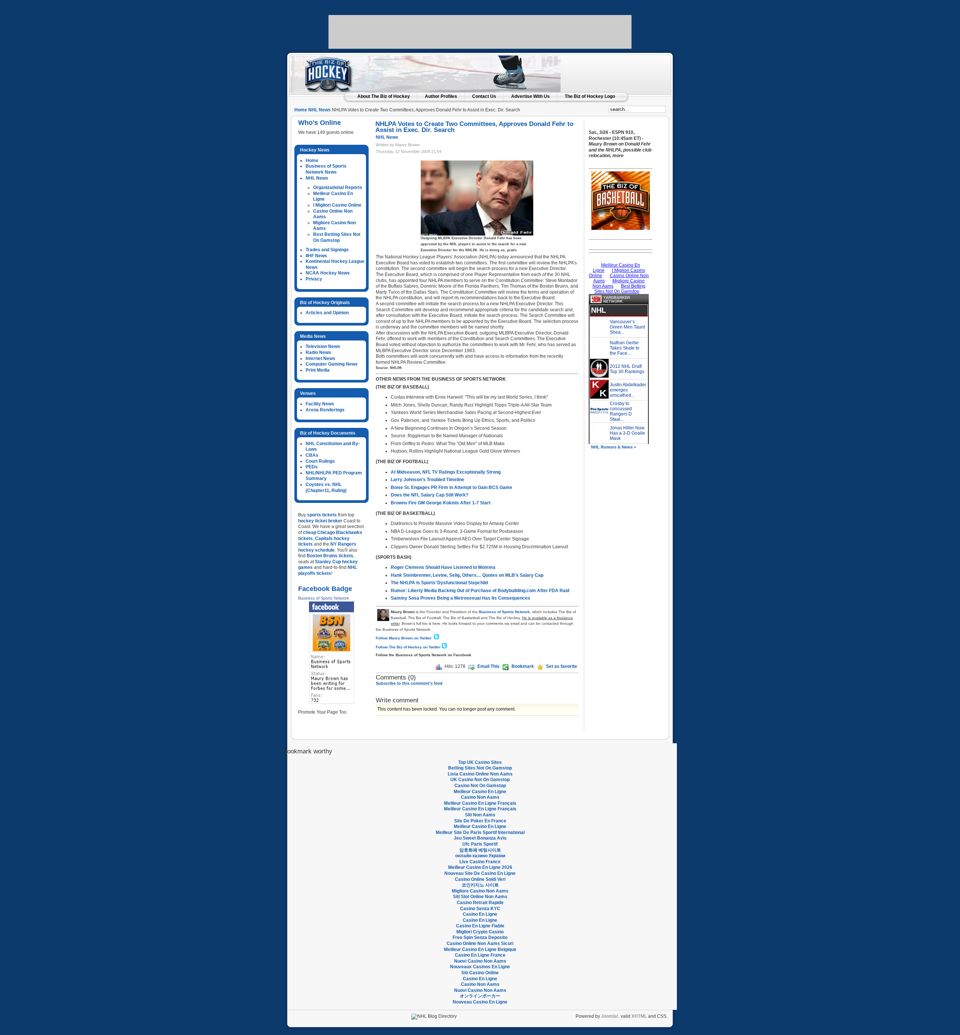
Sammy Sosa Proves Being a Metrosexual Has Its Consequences (460, 598)
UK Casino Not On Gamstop (480, 779)
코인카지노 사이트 (480, 885)
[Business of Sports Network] (331, 653)
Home (300, 109)
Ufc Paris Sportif (480, 844)
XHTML (639, 1016)
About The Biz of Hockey (383, 96)
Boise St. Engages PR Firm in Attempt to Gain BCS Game (451, 487)
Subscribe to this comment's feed (409, 683)
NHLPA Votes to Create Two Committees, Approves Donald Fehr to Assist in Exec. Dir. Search (474, 127)
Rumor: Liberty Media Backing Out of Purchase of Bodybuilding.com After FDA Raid (480, 590)
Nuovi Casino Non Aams (480, 961)
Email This (488, 666)
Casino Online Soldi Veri (480, 879)
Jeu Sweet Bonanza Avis (480, 838)
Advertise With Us (530, 96)
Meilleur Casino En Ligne (480, 791)
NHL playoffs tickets (327, 570)
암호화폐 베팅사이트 (480, 850)
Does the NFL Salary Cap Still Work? (429, 495)
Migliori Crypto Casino (480, 931)
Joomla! (609, 1016)
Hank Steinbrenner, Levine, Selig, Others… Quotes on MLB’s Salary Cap (467, 575)
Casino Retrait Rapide (480, 902)
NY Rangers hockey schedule (327, 547)
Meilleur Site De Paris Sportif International (480, 832)
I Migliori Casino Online (337, 205)
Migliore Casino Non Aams (480, 891)
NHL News (319, 109)
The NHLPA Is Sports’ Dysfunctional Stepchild (439, 582)
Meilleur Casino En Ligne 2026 (480, 867)
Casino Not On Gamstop (480, 785)
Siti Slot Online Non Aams (480, 896)
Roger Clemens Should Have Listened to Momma (443, 567)
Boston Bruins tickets (330, 555)
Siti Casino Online (480, 972)
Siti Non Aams (480, 815)
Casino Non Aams (480, 797)
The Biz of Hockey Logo (590, 96)
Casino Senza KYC (480, 908)
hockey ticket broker (320, 521)
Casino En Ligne (480, 914)
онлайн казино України (480, 855)
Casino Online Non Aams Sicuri (480, 943)
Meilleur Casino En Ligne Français (480, 803)
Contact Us (484, 96)
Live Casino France (480, 861)
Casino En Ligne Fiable (480, 925)
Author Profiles (441, 96)
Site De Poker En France (480, 821)
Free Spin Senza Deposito (480, 937)
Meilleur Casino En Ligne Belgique (480, 949)
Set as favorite (561, 666)
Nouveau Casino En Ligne (480, 1002)
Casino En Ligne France (480, 955)
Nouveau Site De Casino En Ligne (480, 873)
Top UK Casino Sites (480, 762)
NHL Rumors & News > (613, 447)
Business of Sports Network (323, 598)
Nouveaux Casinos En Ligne (480, 966)
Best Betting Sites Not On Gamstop (336, 237)
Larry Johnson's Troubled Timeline (427, 479)
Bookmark (523, 666)
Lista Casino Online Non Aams (480, 774)
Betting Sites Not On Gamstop (480, 768)
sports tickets (322, 515)
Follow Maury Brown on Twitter (404, 638)
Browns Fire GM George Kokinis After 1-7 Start (440, 503)
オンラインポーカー (480, 996)
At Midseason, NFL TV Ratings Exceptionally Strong (446, 472)
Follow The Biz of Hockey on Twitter (408, 647)
